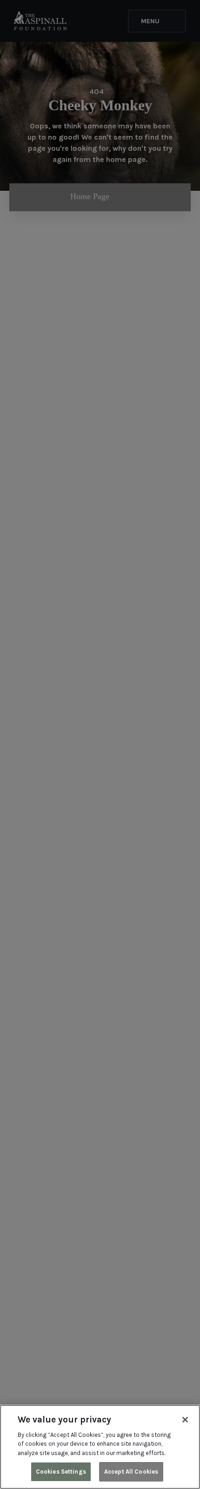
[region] (100, 1447)
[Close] (185, 1419)
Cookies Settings (61, 1471)
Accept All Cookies (131, 1471)
